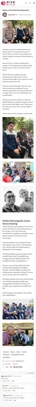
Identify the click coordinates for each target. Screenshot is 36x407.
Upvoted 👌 (5, 388)
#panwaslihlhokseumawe (17, 354)
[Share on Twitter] (16, 367)
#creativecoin (6, 354)
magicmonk (7, 376)
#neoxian (24, 352)
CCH (21, 15)
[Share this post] (22, 367)
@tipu (2, 378)
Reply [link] (7, 367)
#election (12, 352)
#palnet (18, 352)
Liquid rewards (19, 388)
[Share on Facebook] (14, 367)
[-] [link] (33, 376)
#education (6, 352)
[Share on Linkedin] (21, 367)
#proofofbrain (6, 357)
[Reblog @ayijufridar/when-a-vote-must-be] (3, 367)
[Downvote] (5, 364)
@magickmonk (15, 397)
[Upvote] (3, 364)
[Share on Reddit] (18, 367)
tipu (6, 385)
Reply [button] (13, 381)
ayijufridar (12, 15)
